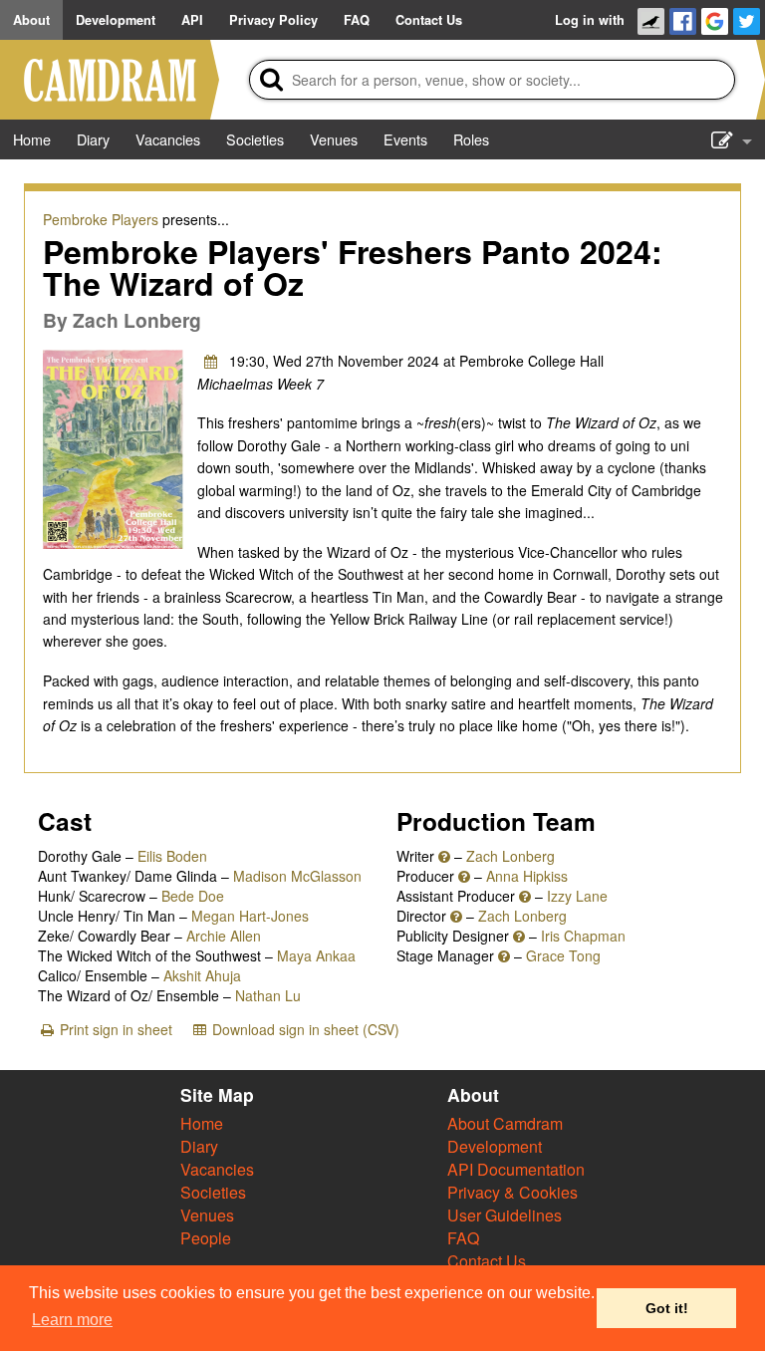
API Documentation (516, 1169)
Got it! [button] (666, 1308)
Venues (207, 1215)
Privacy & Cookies (512, 1192)
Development (494, 1146)
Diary (199, 1146)
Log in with (590, 20)
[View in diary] (211, 361)
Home (201, 1123)
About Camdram (505, 1123)
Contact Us (486, 1260)
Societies (213, 1192)
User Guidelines (504, 1215)
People (205, 1237)
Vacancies (217, 1169)
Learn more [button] (72, 1319)
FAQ (463, 1237)
